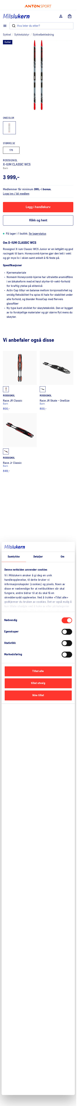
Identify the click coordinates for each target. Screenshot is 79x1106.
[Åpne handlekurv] (69, 16)
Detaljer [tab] (38, 556)
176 (11, 150)
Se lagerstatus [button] (37, 233)
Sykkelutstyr (21, 34)
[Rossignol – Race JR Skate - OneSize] (56, 380)
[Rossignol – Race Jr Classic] (20, 442)
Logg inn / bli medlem (16, 193)
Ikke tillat (38, 695)
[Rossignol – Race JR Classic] (20, 380)
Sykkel (7, 34)
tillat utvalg (38, 683)
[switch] (67, 632)
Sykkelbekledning (43, 34)
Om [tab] (62, 556)
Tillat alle (38, 671)
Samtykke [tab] (14, 556)
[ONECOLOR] (9, 128)
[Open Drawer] (4, 25)
